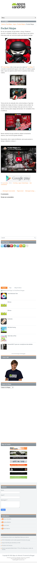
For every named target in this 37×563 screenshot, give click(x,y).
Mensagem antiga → (30, 191)
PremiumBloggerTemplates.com (18, 558)
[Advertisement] (19, 12)
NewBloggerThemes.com (18, 559)
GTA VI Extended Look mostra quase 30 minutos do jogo (16, 540)
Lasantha (28, 557)
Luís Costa (6, 525)
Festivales (9, 319)
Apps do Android (17, 555)
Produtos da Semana (7, 545)
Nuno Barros (7, 528)
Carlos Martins (7, 522)
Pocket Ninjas (21, 24)
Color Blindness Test (12, 293)
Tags (10, 287)
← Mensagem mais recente (8, 191)
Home (3, 24)
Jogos (14, 24)
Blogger (23, 353)
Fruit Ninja (9, 24)
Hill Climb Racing (11, 327)
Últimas (9, 302)
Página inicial (20, 191)
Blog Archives (18, 287)
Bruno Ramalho (7, 519)
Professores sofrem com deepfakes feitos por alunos (15, 537)
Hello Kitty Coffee (11, 335)
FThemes (14, 557)
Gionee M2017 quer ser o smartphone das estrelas (20, 344)
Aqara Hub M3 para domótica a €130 (11, 542)
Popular (4, 287)
